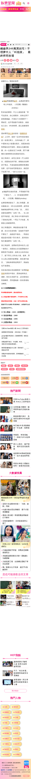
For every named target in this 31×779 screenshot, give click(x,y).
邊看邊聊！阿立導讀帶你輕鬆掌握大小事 (21, 682)
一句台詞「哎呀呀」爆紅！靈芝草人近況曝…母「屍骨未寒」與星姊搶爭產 (11, 75)
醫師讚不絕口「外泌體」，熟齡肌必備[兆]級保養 (26, 597)
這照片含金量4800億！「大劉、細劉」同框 (15, 505)
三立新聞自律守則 (8, 765)
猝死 (3, 129)
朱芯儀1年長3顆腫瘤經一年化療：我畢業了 (21, 428)
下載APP (5, 378)
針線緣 (4, 9)
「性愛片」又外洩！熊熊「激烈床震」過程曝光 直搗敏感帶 (3, 75)
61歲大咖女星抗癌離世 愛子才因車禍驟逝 (15, 511)
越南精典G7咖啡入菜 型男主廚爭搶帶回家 (20, 664)
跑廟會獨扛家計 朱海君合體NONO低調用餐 (21, 418)
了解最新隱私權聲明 (15, 776)
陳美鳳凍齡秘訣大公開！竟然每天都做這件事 (13, 349)
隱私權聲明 (16, 762)
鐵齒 (5, 101)
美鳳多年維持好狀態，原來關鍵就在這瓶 (13, 355)
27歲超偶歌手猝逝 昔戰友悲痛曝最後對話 (15, 551)
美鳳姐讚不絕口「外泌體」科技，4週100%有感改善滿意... (13, 343)
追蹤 (4, 382)
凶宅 (15, 101)
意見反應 (14, 768)
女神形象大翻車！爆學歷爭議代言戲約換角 (21, 409)
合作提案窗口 (6, 768)
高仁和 (10, 133)
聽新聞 (3, 44)
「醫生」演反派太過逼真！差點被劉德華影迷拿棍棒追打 (26, 75)
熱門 (28, 9)
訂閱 (13, 378)
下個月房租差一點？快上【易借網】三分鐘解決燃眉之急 (10, 597)
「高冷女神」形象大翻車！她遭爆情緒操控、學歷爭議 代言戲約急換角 (7, 591)
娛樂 (8, 41)
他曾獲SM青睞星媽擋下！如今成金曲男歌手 (22, 455)
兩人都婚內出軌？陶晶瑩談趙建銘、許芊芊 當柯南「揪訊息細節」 (23, 591)
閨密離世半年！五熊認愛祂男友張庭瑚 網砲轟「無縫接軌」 (25, 603)
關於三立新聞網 (7, 762)
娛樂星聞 (3, 41)
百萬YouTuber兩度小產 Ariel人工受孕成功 (15, 328)
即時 (22, 9)
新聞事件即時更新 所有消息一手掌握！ (15, 332)
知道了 (27, 776)
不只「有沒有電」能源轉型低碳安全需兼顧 (21, 673)
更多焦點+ (15, 691)
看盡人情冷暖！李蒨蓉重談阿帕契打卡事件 (15, 516)
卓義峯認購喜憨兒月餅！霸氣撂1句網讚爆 (15, 557)
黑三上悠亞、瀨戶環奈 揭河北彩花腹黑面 (21, 446)
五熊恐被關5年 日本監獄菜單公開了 (15, 522)
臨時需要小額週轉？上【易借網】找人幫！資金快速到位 (10, 603)
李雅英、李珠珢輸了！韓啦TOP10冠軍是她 (21, 437)
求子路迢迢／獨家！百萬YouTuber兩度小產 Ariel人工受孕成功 (19, 75)
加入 (23, 378)
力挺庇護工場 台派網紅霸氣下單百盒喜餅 (15, 563)
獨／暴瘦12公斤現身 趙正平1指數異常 (15, 568)
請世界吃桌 (13, 9)
